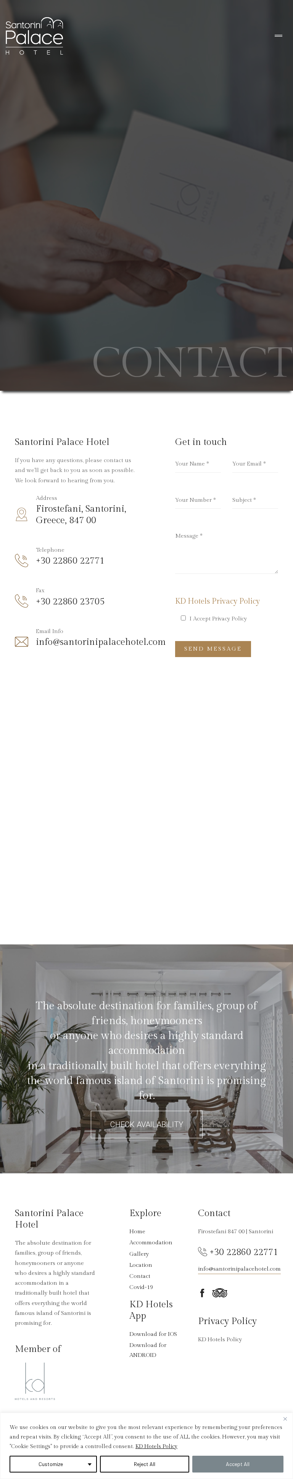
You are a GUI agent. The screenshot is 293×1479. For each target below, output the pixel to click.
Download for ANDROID (147, 1350)
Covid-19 (141, 1287)
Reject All (144, 1464)
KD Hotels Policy (156, 1447)
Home (137, 1231)
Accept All (238, 1464)
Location (140, 1265)
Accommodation (150, 1242)
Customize (51, 1464)
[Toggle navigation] (278, 36)
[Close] (285, 1419)
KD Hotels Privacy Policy (217, 601)
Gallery (139, 1254)
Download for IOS (153, 1334)
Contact (139, 1276)
